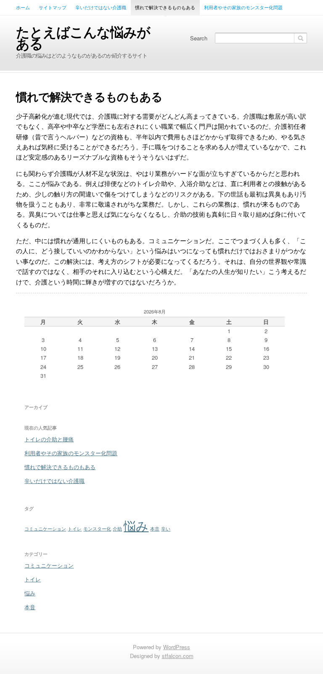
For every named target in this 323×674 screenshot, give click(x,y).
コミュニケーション (45, 528)
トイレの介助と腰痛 (49, 439)
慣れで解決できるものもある (165, 7)
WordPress (176, 647)
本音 (154, 528)
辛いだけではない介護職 (100, 7)
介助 (117, 528)
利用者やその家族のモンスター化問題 (243, 7)
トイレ (75, 528)
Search (198, 38)
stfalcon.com (177, 656)
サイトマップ (52, 7)
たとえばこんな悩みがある (83, 37)
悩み (136, 525)
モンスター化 (97, 528)
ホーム (23, 7)
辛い (165, 528)
